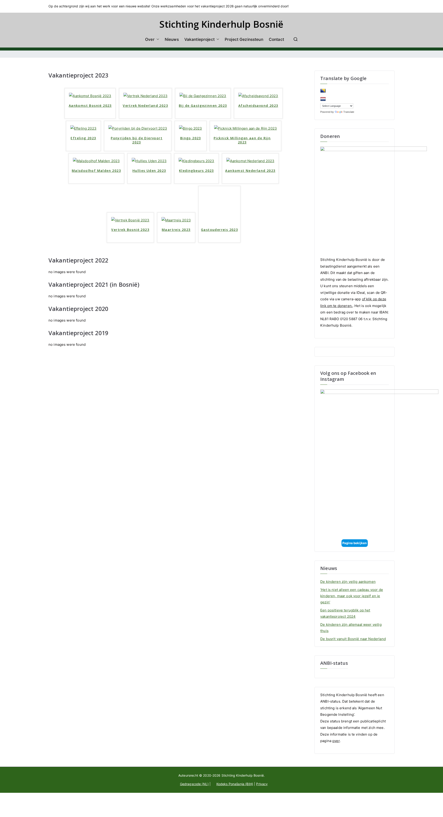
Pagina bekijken (354, 543)
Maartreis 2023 (176, 230)
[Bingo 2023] (190, 128)
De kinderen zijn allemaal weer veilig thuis (351, 627)
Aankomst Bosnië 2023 (90, 106)
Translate (348, 111)
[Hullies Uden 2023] (149, 161)
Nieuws (172, 39)
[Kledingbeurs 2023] (196, 161)
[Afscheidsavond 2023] (258, 95)
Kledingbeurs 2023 (196, 171)
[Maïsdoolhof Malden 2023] (96, 161)
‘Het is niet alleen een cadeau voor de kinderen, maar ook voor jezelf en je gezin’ (351, 595)
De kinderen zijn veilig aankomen (348, 581)
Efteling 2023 (83, 138)
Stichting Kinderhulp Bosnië (221, 24)
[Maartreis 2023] (176, 220)
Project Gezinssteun (244, 39)
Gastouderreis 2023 (219, 230)
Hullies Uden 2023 (149, 171)
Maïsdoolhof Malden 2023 (96, 171)
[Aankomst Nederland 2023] (250, 161)
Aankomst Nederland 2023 (250, 171)
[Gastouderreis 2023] (219, 206)
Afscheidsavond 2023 (258, 106)
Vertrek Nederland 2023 (145, 106)
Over (150, 39)
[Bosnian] (323, 91)
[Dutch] (323, 99)
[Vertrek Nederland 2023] (145, 95)
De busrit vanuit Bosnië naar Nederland (353, 639)
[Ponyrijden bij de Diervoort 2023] (137, 128)
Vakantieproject (199, 39)
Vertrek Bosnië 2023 (130, 230)
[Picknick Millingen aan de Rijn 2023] (245, 128)
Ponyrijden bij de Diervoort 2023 (136, 140)
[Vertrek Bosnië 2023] (130, 220)
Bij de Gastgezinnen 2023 (203, 106)
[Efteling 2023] (83, 128)
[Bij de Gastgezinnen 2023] (203, 95)
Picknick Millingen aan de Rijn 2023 (242, 140)
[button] (157, 39)
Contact (276, 39)
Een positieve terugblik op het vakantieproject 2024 (345, 613)
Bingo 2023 (190, 138)
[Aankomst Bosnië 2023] (90, 95)
